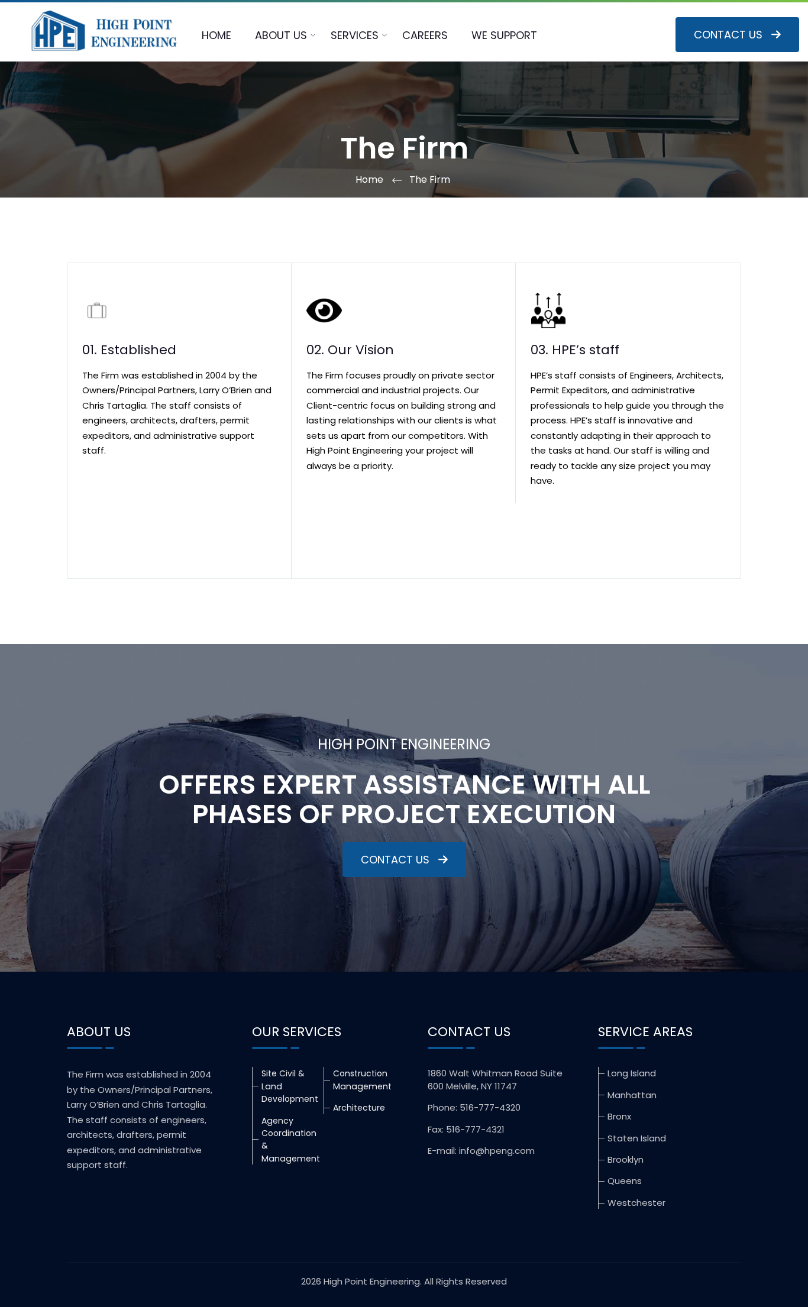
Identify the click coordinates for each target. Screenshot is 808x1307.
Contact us (728, 34)
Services (355, 35)
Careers (425, 35)
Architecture (359, 1108)
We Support (504, 35)
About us (281, 35)
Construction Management (362, 1079)
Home (216, 35)
